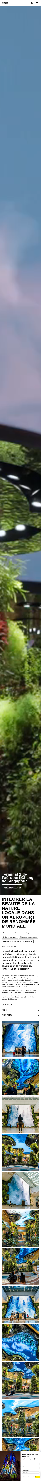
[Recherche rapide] (32, 3)
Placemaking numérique (28, 937)
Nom (23, 1466)
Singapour (29, 933)
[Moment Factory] (5, 3)
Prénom (23, 1461)
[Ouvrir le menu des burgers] (37, 3)
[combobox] (28, 1477)
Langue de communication (27, 1474)
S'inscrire (37, 1476)
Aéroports (18, 933)
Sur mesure (7, 933)
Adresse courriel (25, 1470)
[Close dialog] (40, 1451)
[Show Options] (33, 1477)
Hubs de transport (9, 937)
